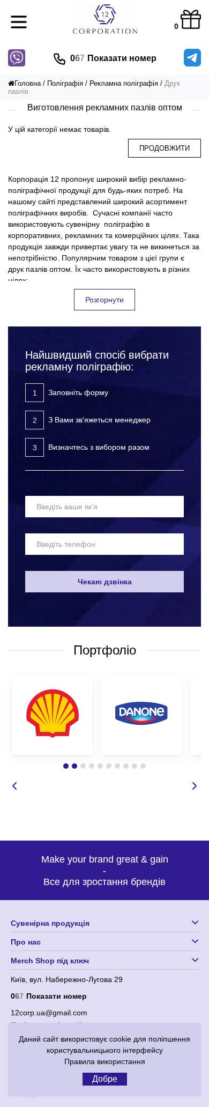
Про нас (26, 942)
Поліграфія (65, 83)
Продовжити (164, 148)
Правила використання (104, 1061)
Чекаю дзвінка (105, 581)
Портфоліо (104, 650)
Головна (27, 83)
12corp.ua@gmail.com (49, 1012)
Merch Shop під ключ (50, 960)
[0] (191, 20)
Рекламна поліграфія (123, 83)
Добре (104, 1078)
